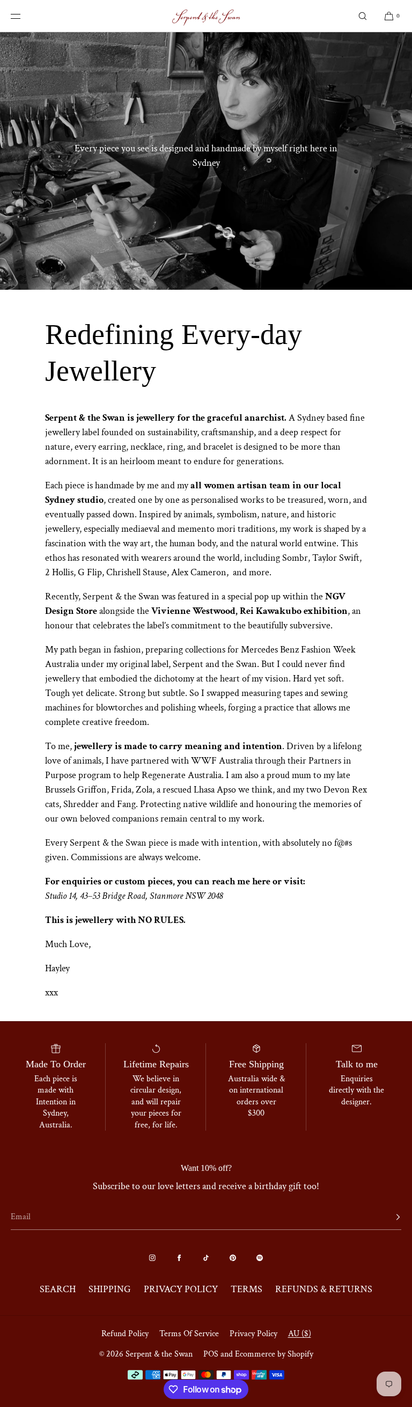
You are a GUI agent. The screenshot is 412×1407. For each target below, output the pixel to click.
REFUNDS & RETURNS (323, 1289)
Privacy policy (253, 1333)
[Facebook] (179, 1258)
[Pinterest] (233, 1258)
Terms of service (189, 1333)
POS (210, 1354)
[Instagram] (152, 1258)
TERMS (246, 1289)
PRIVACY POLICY (181, 1289)
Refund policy (125, 1333)
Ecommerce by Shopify (274, 1354)
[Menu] (23, 16)
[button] (363, 16)
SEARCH (58, 1289)
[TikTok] (206, 1258)
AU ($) (299, 1333)
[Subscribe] (387, 1217)
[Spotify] (259, 1258)
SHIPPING (110, 1289)
